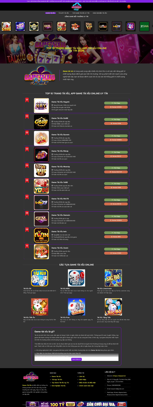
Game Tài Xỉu (50, 13)
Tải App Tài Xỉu (63, 13)
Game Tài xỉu (56, 376)
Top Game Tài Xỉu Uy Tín (80, 13)
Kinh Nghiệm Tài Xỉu (100, 13)
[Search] (129, 6)
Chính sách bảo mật (86, 386)
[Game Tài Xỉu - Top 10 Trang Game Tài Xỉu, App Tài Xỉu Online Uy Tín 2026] (76, 7)
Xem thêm (76, 359)
